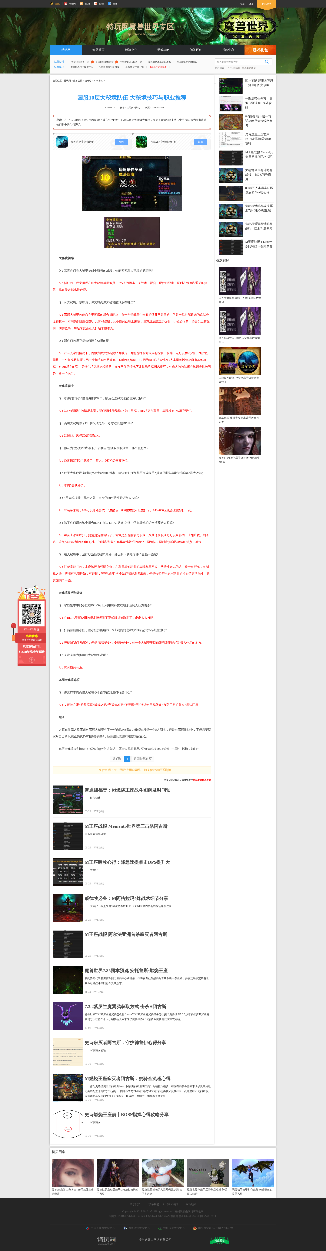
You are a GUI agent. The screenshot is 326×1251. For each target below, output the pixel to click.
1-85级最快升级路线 (109, 67)
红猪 (101, 3)
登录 (242, 4)
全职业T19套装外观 (187, 61)
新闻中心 (131, 49)
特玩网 (72, 3)
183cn (87, 3)
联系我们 (153, 1204)
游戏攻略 (163, 49)
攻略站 (88, 80)
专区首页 (98, 49)
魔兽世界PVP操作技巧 (82, 67)
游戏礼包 (260, 50)
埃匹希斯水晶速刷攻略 (159, 61)
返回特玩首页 (143, 758)
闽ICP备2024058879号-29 (155, 1216)
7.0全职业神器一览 (80, 61)
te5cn (115, 3)
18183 (57, 3)
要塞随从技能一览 (134, 67)
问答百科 (196, 49)
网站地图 (191, 1204)
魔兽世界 (77, 80)
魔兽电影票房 (249, 68)
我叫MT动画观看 (158, 67)
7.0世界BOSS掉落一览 (131, 61)
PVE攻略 (98, 80)
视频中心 (228, 49)
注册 (251, 4)
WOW (172, 780)
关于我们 (135, 1204)
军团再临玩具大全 (104, 61)
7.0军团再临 (234, 68)
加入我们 (172, 1204)
